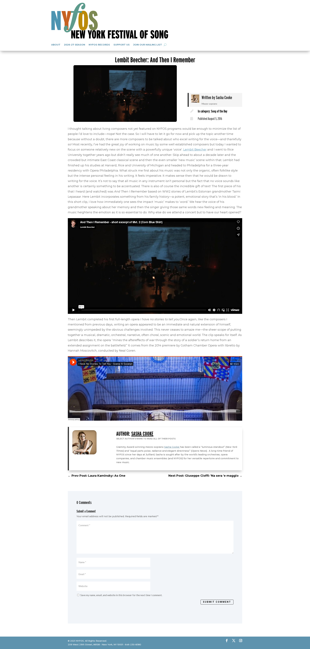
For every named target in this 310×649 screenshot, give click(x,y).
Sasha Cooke (224, 97)
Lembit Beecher (195, 149)
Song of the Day (219, 111)
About (55, 44)
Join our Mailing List (147, 44)
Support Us (122, 44)
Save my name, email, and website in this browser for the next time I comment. (121, 595)
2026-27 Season (74, 44)
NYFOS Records (99, 44)
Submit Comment (217, 602)
